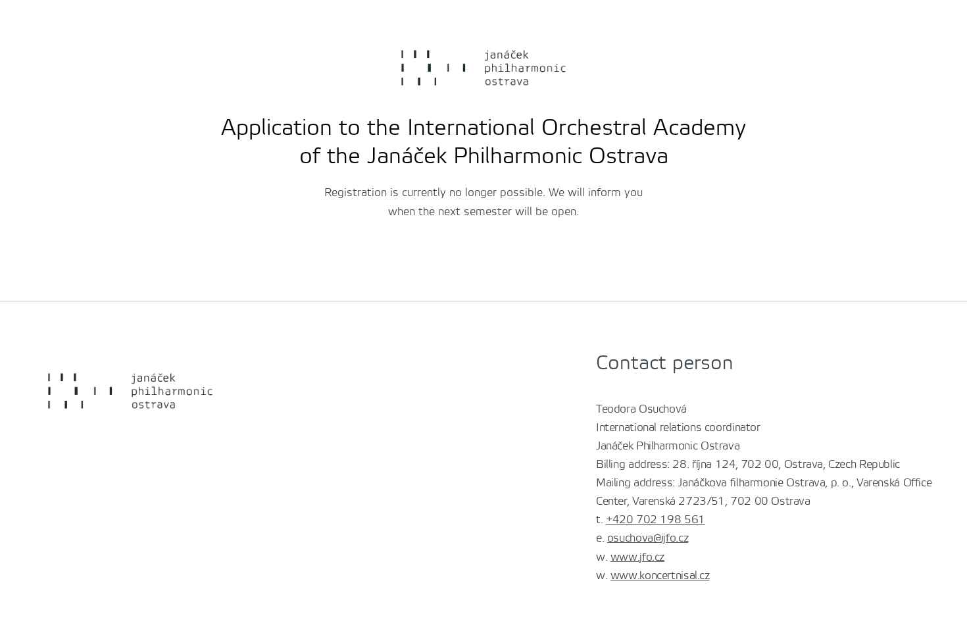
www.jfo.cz (637, 558)
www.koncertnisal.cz (660, 576)
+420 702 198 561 (655, 520)
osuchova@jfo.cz (647, 539)
